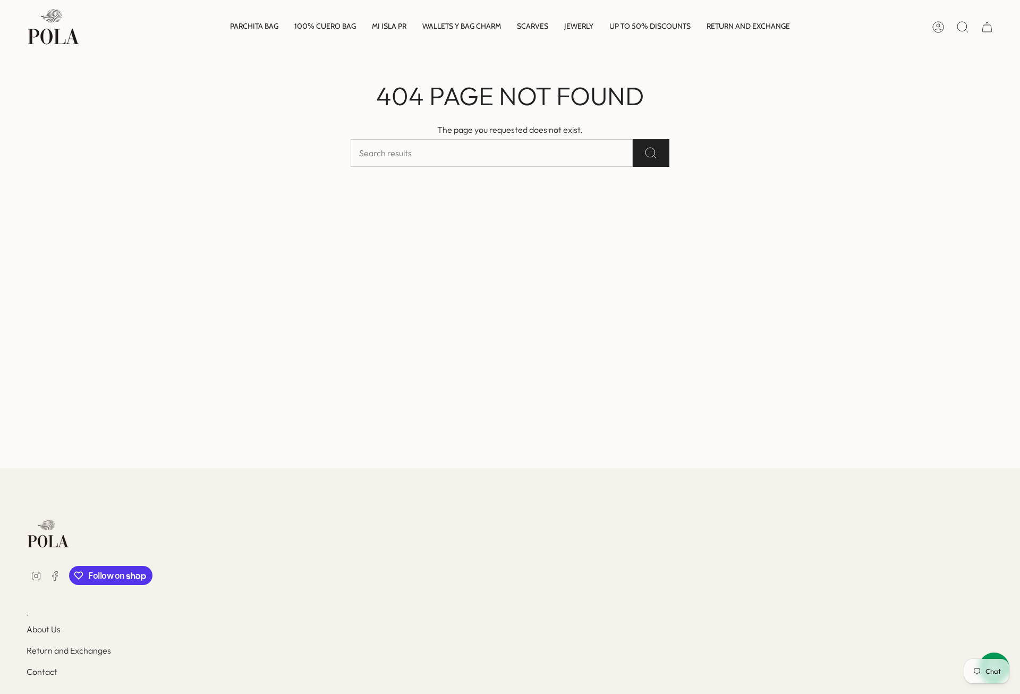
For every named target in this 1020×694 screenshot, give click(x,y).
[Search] (651, 153)
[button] (254, 27)
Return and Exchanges (69, 650)
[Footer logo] (48, 534)
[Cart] (987, 27)
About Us (44, 629)
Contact (42, 671)
